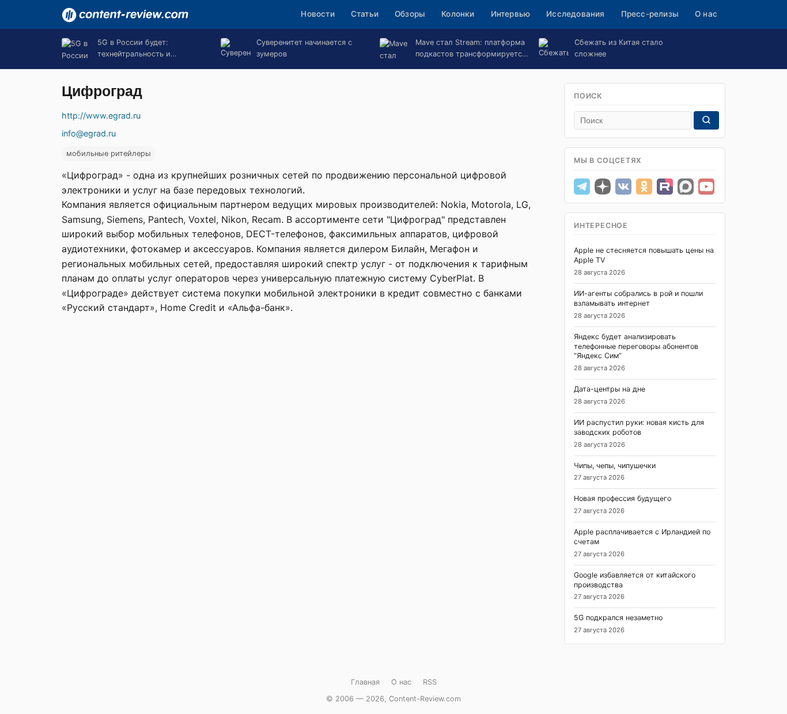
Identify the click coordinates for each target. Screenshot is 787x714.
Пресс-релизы (650, 13)
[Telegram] (582, 186)
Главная (365, 682)
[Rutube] (665, 186)
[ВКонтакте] (623, 186)
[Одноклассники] (644, 186)
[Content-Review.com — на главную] (125, 15)
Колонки (457, 13)
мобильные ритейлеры (108, 153)
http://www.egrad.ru (101, 115)
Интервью (511, 13)
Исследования (575, 13)
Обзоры (410, 13)
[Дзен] (603, 186)
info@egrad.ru (89, 133)
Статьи (365, 13)
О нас (706, 13)
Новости (317, 13)
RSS (430, 682)
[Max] (686, 186)
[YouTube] (706, 186)
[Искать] (706, 120)
